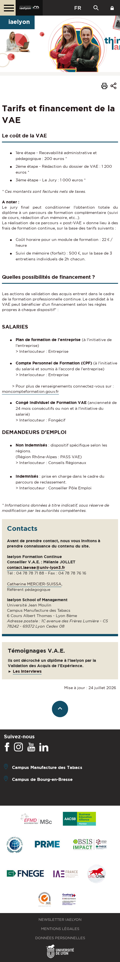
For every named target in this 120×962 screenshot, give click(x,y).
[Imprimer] (104, 87)
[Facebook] (7, 747)
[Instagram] (18, 747)
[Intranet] (112, 8)
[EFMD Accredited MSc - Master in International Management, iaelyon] (36, 819)
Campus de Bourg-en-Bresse (42, 779)
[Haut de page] (60, 709)
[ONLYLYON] (97, 874)
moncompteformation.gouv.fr (30, 391)
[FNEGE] (25, 874)
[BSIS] (90, 845)
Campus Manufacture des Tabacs (47, 767)
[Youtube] (31, 747)
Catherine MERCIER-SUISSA (34, 584)
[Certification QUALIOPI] (69, 899)
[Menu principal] (8, 8)
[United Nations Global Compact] (14, 845)
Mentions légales (60, 929)
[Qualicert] (44, 900)
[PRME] (47, 845)
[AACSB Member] (79, 819)
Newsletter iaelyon (60, 919)
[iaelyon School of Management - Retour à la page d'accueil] (29, 8)
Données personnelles (60, 938)
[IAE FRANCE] (65, 874)
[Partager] (113, 87)
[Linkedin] (43, 747)
